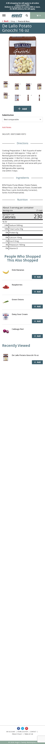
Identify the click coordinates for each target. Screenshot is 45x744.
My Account (10, 732)
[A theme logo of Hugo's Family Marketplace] (17, 15)
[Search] (27, 14)
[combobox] (22, 119)
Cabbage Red (17, 329)
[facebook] (18, 728)
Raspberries (17, 284)
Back (6, 21)
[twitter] (22, 728)
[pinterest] (26, 728)
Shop (13, 21)
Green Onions (18, 299)
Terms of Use (28, 734)
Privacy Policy (17, 734)
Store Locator (22, 732)
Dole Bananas (18, 270)
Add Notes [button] (6, 127)
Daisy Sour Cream (20, 314)
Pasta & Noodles (25, 21)
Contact (33, 732)
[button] (5, 84)
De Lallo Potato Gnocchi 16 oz (25, 355)
